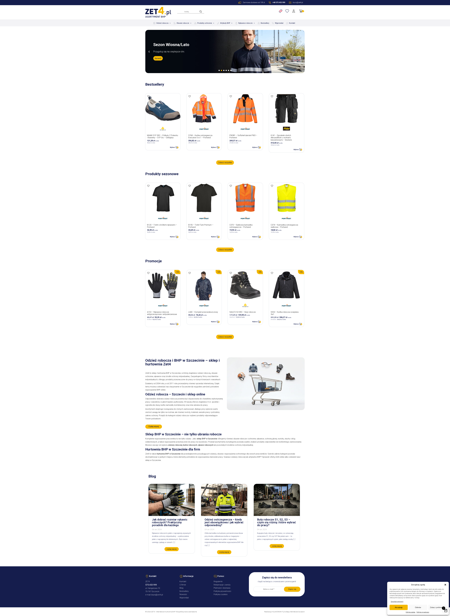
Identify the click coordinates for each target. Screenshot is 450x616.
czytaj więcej (171, 549)
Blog (181, 588)
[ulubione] (287, 11)
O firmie (183, 585)
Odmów (418, 607)
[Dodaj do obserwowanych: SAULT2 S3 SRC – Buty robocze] (231, 273)
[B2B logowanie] (281, 11)
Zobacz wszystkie (225, 163)
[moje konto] (294, 11)
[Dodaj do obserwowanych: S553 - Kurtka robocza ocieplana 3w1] (272, 273)
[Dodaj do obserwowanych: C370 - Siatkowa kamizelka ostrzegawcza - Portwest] (231, 186)
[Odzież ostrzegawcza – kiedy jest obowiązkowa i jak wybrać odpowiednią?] (224, 515)
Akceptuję (398, 607)
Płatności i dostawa (222, 588)
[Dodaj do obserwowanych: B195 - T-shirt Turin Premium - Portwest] (189, 186)
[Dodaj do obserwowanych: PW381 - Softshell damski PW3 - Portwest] (231, 96)
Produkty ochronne (204, 23)
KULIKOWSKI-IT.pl (278, 612)
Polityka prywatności (422, 612)
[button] (445, 585)
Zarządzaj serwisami (397, 601)
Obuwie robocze (183, 23)
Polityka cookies (410, 612)
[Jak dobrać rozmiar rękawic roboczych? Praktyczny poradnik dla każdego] (171, 515)
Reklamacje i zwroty (222, 585)
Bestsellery (265, 23)
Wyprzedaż (279, 23)
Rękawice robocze (245, 23)
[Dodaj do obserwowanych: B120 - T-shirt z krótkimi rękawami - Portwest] (148, 186)
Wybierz (173, 147)
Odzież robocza (162, 23)
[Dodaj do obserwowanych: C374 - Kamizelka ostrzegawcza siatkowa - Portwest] (272, 186)
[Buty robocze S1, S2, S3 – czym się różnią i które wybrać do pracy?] (277, 515)
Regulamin (218, 581)
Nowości (183, 594)
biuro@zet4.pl (157, 595)
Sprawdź (158, 61)
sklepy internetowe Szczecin (295, 612)
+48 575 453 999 (278, 3)
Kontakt (292, 23)
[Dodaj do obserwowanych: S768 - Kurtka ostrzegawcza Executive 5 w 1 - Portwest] (189, 96)
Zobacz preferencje (437, 607)
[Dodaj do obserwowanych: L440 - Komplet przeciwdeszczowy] (189, 273)
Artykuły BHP (225, 23)
